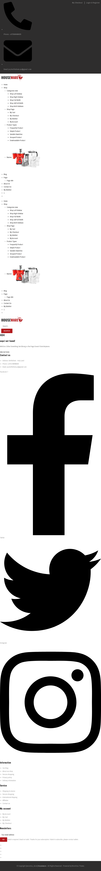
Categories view (12, 91)
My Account (14, 122)
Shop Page (10, 109)
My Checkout (77, 3)
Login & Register (93, 3)
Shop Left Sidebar (16, 94)
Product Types (12, 125)
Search (7, 331)
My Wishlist (13, 119)
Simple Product (15, 131)
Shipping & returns (8, 791)
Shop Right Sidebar (16, 97)
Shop (5, 88)
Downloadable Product (17, 140)
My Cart (12, 112)
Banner (9, 157)
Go (3, 840)
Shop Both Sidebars (16, 106)
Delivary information (9, 780)
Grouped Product (16, 137)
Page (5, 177)
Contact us (6, 803)
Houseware (42, 866)
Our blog (5, 768)
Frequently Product (16, 128)
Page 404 (10, 181)
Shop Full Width (15, 100)
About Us (7, 184)
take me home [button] (4, 352)
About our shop (7, 771)
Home (6, 84)
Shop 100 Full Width (16, 103)
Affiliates (5, 800)
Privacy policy (7, 777)
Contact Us (7, 187)
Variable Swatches (16, 134)
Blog (5, 174)
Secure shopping (8, 774)
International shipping (9, 797)
